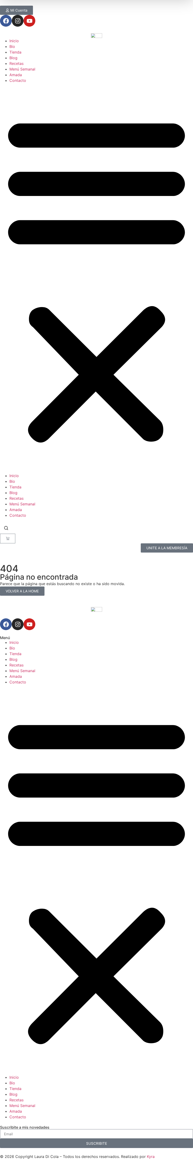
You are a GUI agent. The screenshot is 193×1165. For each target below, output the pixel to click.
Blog (13, 57)
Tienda (15, 52)
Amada (15, 74)
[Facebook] (6, 21)
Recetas (16, 63)
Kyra (151, 1156)
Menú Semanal (22, 69)
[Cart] (7, 538)
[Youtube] (29, 21)
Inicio (14, 40)
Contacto (17, 80)
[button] (96, 278)
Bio (12, 46)
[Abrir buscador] (6, 529)
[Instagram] (18, 21)
